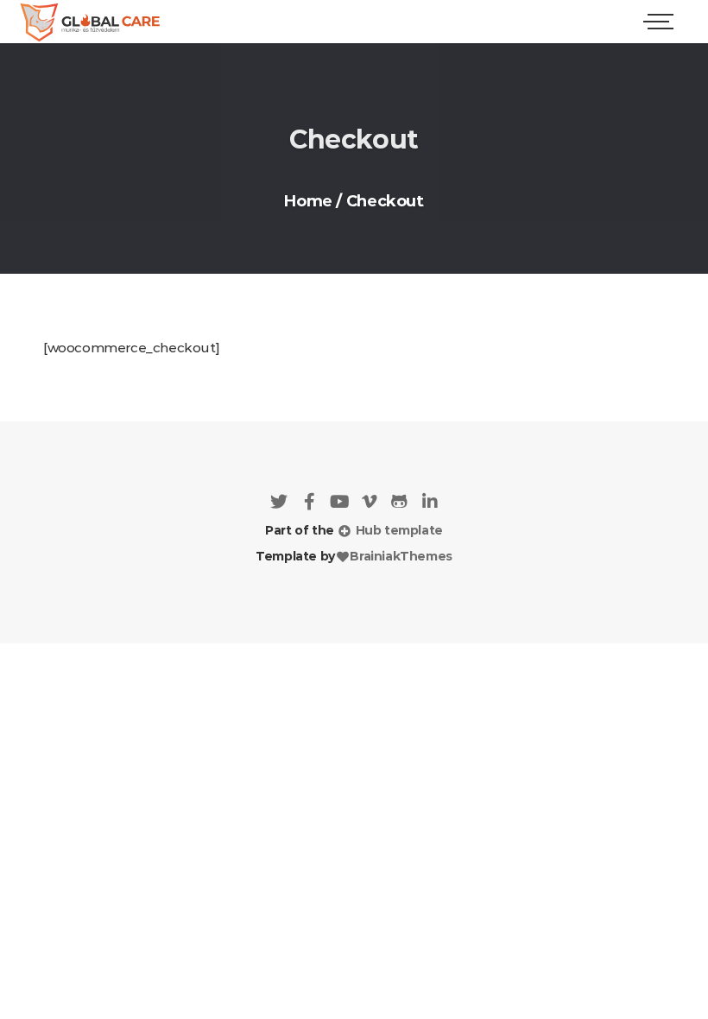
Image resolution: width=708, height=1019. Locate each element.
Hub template (397, 530)
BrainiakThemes (401, 556)
